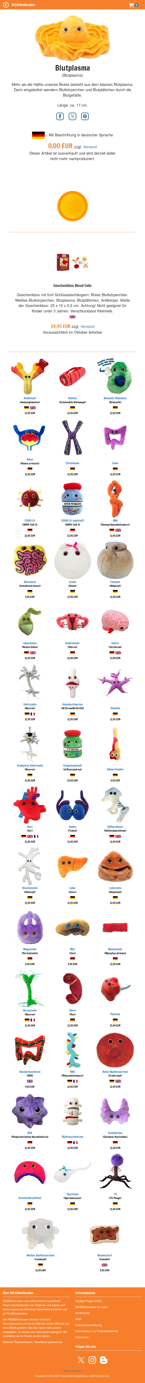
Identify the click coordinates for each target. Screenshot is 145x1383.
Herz (29, 827)
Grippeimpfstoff (72, 766)
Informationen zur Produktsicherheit (96, 1331)
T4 (115, 1194)
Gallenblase (30, 643)
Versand (90, 146)
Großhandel (82, 1313)
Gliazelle (115, 708)
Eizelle (72, 582)
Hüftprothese (115, 827)
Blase (30, 459)
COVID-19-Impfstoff (72, 521)
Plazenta (115, 1014)
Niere (72, 1010)
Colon (115, 463)
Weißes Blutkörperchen (40, 1255)
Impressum (82, 1337)
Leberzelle (115, 888)
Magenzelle (29, 949)
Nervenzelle (30, 1010)
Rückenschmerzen (72, 1137)
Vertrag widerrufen (72, 1370)
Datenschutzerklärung (88, 1325)
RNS (72, 1072)
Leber (72, 888)
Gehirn (115, 643)
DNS (115, 521)
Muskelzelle (115, 949)
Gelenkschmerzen (72, 704)
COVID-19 (30, 521)
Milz (72, 949)
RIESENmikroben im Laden (91, 1307)
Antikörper (30, 398)
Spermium (73, 1194)
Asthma (72, 398)
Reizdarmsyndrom (29, 1072)
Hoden (72, 827)
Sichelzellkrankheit (30, 1198)
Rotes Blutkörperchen (115, 1072)
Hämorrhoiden (115, 769)
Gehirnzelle (29, 704)
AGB (78, 1319)
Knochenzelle (30, 888)
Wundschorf (104, 1255)
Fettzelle (115, 582)
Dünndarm (30, 582)
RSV (30, 1133)
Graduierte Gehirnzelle (30, 766)
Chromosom (72, 463)
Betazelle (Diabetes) (115, 398)
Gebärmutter (72, 643)
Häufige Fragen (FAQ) (88, 1301)
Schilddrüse (115, 1133)
